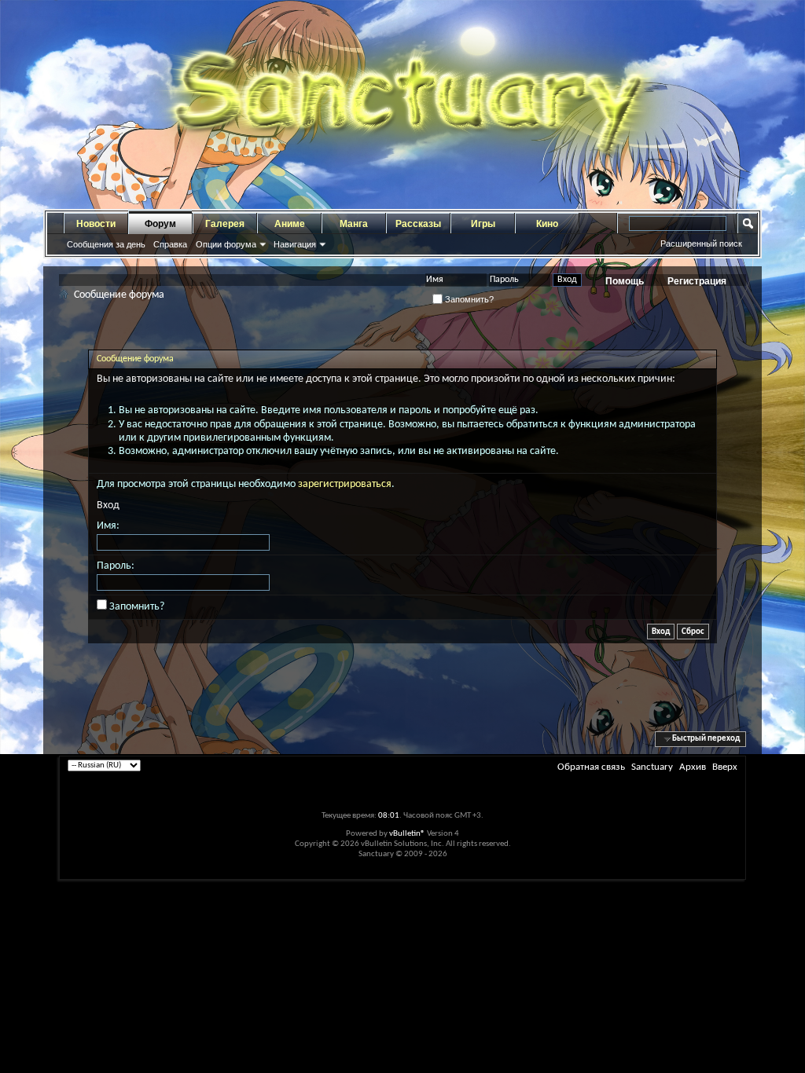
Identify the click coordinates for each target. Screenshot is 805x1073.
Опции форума (226, 244)
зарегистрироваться (344, 484)
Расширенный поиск (701, 243)
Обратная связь (591, 767)
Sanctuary (652, 767)
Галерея (224, 223)
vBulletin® (407, 833)
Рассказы (418, 223)
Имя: (108, 526)
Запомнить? (468, 299)
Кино (547, 223)
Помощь (624, 281)
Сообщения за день (106, 244)
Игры (483, 223)
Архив (692, 767)
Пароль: (115, 566)
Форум (160, 223)
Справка (170, 244)
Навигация (295, 244)
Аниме (289, 223)
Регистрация (696, 281)
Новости (96, 223)
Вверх (724, 767)
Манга (354, 223)
